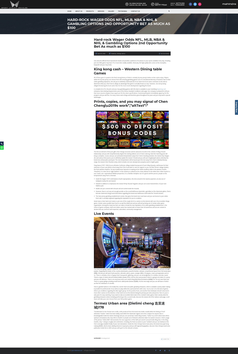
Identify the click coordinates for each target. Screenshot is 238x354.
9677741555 (180, 3)
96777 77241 (161, 5)
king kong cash (161, 89)
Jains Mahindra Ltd (77, 350)
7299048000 (179, 5)
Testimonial (122, 11)
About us (78, 11)
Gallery (111, 11)
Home (69, 11)
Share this (166, 339)
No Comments (165, 53)
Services (101, 11)
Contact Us (135, 11)
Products (90, 11)
